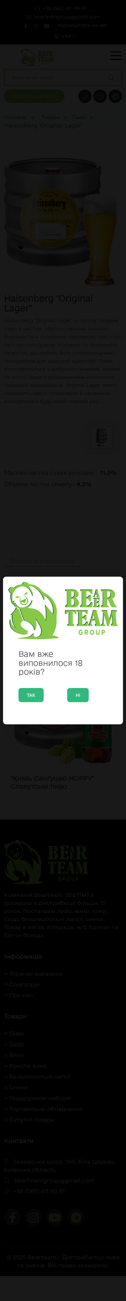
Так (31, 695)
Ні (78, 695)
